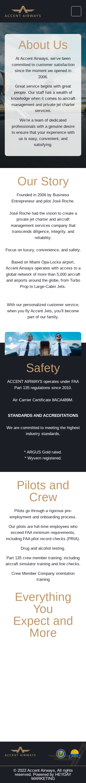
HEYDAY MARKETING (51, 776)
